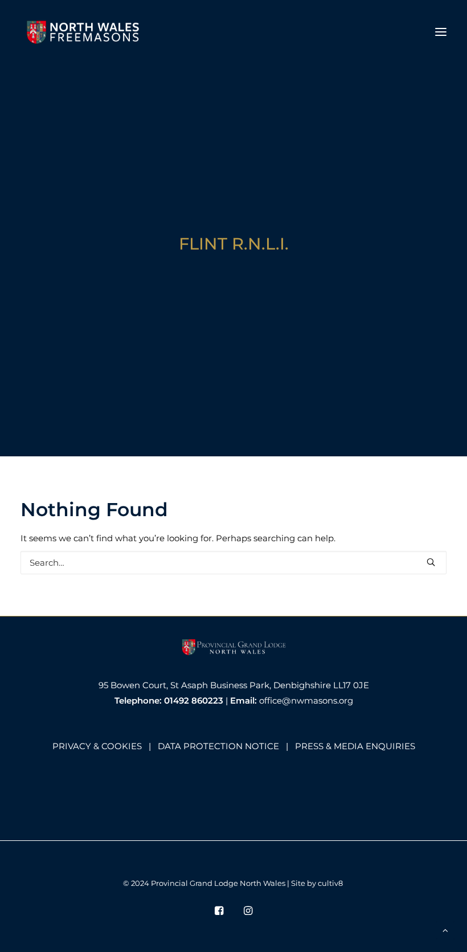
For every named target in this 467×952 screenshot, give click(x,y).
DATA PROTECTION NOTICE (218, 746)
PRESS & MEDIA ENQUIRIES (355, 746)
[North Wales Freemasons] (83, 31)
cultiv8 (330, 883)
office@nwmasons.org (306, 700)
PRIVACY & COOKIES (97, 746)
